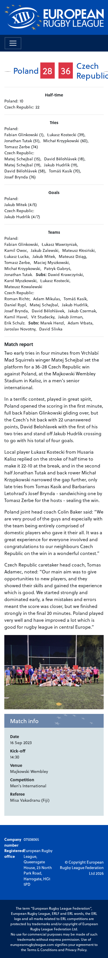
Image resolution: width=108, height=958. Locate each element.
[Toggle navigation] (13, 43)
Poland (26, 70)
